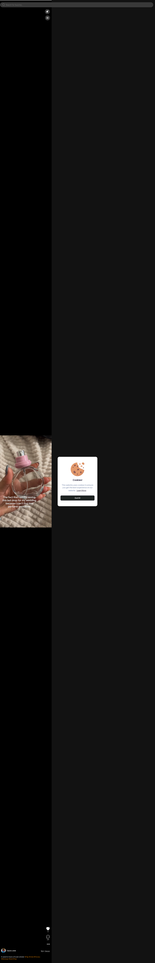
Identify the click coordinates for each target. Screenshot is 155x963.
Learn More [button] (81, 490)
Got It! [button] (77, 498)
